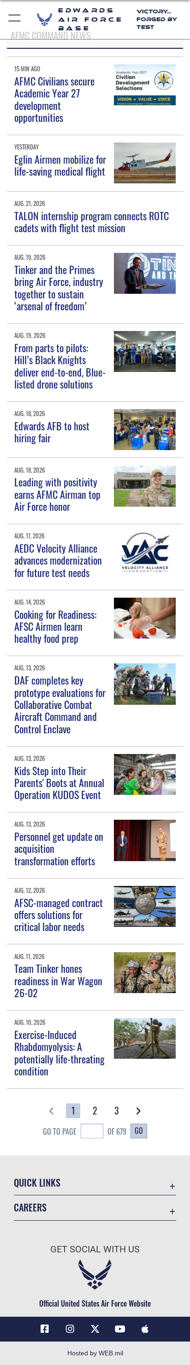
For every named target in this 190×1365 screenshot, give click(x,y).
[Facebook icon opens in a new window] (45, 1329)
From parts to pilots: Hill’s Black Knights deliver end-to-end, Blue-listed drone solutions (60, 365)
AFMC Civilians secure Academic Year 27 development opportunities (54, 99)
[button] (15, 19)
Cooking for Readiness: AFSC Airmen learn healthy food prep (55, 626)
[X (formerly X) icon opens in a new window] (95, 1329)
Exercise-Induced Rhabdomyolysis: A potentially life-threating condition (59, 1052)
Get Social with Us (95, 1249)
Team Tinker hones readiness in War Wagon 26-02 (58, 980)
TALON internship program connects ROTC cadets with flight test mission (91, 221)
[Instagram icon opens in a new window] (70, 1329)
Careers (30, 1207)
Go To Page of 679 (84, 1131)
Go (139, 1130)
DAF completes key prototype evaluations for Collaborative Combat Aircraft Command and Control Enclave (60, 704)
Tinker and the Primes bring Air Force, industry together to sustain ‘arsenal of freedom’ (58, 287)
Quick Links (37, 1182)
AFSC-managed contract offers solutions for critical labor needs (58, 914)
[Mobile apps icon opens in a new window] (145, 1329)
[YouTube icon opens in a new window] (120, 1329)
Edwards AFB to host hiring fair (51, 431)
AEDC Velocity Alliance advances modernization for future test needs (58, 560)
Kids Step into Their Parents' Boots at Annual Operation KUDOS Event (59, 782)
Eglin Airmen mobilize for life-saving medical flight (60, 165)
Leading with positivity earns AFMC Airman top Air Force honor (57, 494)
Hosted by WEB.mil (95, 1353)
